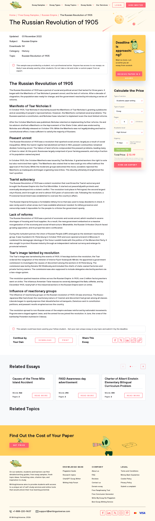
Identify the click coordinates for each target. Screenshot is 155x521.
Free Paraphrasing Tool (101, 490)
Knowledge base (73, 467)
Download (45, 340)
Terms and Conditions (129, 471)
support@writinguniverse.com (54, 511)
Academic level (119, 128)
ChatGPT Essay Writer (72, 479)
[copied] (139, 340)
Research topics (69, 475)
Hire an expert (127, 165)
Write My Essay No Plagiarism (103, 498)
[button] (130, 366)
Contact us (96, 483)
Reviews (95, 479)
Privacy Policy (126, 483)
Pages (116, 117)
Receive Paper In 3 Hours (129, 74)
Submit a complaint (128, 486)
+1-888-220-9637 (22, 511)
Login (118, 5)
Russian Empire (29, 41)
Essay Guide (86, 5)
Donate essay (97, 486)
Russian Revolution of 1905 (36, 56)
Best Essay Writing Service (102, 502)
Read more (41, 395)
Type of (119, 107)
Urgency (117, 138)
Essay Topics (70, 5)
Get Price (19, 445)
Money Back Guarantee (130, 475)
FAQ (93, 475)
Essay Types (55, 5)
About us (95, 471)
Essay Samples (38, 5)
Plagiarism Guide (69, 471)
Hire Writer (135, 5)
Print (65, 340)
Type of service (120, 96)
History (25, 51)
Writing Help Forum (70, 483)
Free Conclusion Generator (103, 494)
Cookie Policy (126, 479)
